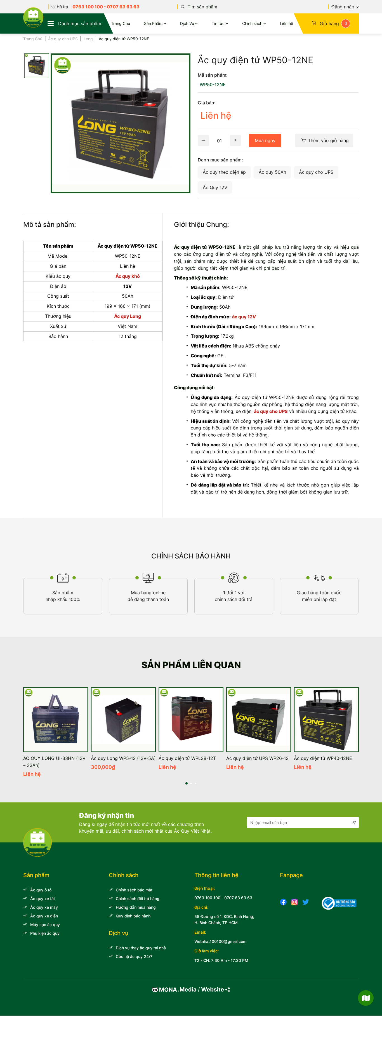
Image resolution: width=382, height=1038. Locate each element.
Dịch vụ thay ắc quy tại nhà (141, 947)
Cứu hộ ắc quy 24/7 (134, 956)
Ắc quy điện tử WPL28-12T (187, 758)
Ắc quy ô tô (40, 889)
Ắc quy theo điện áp (224, 172)
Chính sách (252, 23)
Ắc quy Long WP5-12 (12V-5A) (123, 758)
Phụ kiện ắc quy (45, 933)
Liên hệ (286, 23)
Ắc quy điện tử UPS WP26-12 (257, 758)
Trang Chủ (120, 23)
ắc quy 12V (244, 317)
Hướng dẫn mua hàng (136, 907)
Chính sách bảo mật (134, 889)
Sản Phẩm (153, 23)
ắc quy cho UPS (271, 411)
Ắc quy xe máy (44, 907)
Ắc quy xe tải (42, 898)
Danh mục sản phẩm (79, 23)
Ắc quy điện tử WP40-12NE (323, 758)
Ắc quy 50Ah (272, 172)
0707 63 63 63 (123, 7)
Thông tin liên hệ (216, 875)
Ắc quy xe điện (44, 915)
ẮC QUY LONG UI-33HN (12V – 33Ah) (54, 761)
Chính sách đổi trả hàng (137, 898)
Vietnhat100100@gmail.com (220, 941)
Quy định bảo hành (133, 915)
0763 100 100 (87, 7)
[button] (186, 783)
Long (88, 38)
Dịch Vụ (187, 23)
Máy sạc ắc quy (45, 924)
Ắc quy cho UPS (63, 38)
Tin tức (218, 23)
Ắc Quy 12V (215, 187)
